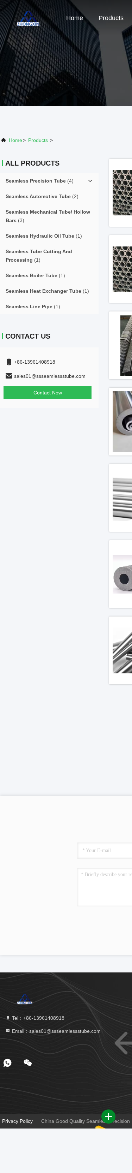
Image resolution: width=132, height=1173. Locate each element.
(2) (42, 196)
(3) (48, 216)
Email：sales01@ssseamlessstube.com (56, 1031)
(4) (40, 181)
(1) (44, 236)
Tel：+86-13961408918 (37, 1018)
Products (111, 18)
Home (74, 18)
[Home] (28, 17)
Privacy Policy (17, 1121)
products (38, 140)
